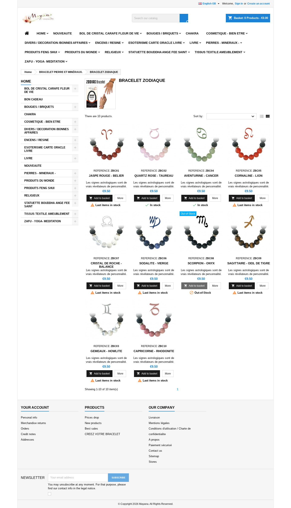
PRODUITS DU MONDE (81, 52)
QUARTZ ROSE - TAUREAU (153, 175)
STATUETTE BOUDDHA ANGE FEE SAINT (157, 52)
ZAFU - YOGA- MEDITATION (45, 61)
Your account (35, 407)
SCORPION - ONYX (201, 263)
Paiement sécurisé (160, 445)
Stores (153, 461)
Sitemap (154, 456)
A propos (154, 439)
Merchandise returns (33, 423)
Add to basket (99, 198)
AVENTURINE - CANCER (201, 175)
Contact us (155, 450)
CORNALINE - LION (248, 175)
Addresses (27, 439)
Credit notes (28, 434)
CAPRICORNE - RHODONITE (154, 351)
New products (93, 423)
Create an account (258, 3)
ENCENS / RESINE (108, 42)
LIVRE (194, 42)
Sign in (239, 3)
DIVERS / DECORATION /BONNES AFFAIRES (56, 42)
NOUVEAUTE (62, 33)
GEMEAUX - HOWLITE (106, 351)
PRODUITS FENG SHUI (41, 52)
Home (41, 33)
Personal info (29, 417)
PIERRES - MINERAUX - (222, 42)
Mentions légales (159, 423)
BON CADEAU (33, 99)
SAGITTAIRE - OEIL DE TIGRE (248, 263)
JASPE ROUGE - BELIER (106, 175)
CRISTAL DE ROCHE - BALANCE (106, 265)
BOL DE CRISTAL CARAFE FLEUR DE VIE (109, 33)
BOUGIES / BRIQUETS (162, 33)
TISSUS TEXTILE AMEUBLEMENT (218, 52)
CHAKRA (192, 33)
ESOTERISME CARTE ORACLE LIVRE (155, 42)
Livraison (154, 417)
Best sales (91, 428)
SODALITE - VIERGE (153, 263)
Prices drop (92, 417)
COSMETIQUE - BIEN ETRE (225, 33)
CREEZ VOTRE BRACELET (102, 434)
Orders (25, 428)
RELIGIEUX (113, 52)
